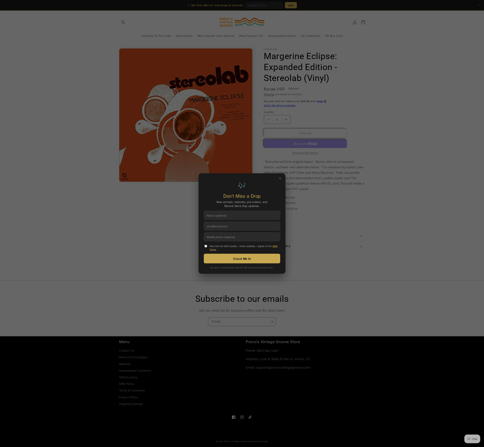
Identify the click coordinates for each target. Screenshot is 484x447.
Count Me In (242, 258)
